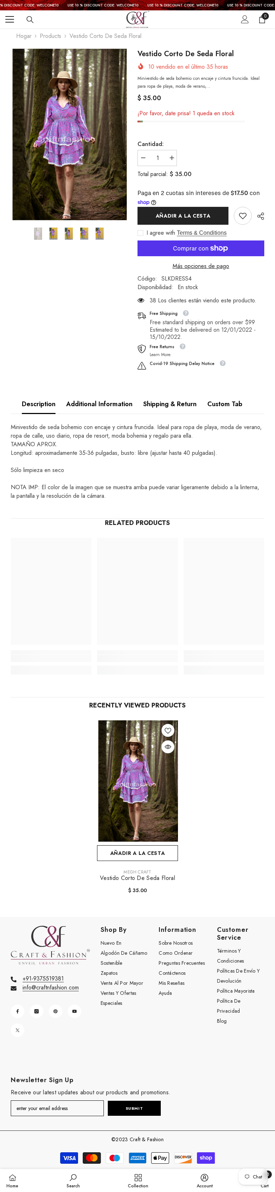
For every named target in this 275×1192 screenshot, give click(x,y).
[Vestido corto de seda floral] (137, 781)
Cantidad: (151, 144)
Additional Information (99, 404)
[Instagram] (36, 1011)
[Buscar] (30, 19)
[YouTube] (74, 1011)
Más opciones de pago (201, 266)
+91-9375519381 (43, 978)
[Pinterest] (55, 1011)
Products (50, 36)
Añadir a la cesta (183, 215)
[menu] (9, 19)
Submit (134, 1108)
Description (39, 404)
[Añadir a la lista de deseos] (167, 730)
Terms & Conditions (202, 233)
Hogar (24, 36)
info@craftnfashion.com (51, 987)
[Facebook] (17, 1011)
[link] (243, 216)
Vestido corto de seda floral (137, 878)
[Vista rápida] (167, 746)
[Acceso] (245, 19)
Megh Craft (137, 872)
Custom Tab (224, 404)
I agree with (160, 233)
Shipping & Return (170, 404)
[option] (69, 134)
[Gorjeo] (17, 1030)
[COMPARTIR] (258, 216)
